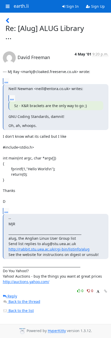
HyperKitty (57, 330)
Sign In (72, 6)
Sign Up (97, 6)
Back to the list (20, 310)
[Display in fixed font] (97, 291)
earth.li (21, 6)
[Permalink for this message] (105, 291)
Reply (11, 296)
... (6, 81)
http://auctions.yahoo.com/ (26, 281)
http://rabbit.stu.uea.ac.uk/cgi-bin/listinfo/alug (49, 249)
